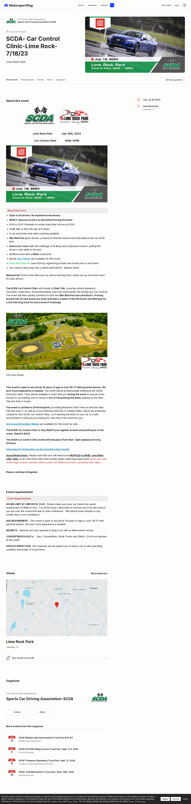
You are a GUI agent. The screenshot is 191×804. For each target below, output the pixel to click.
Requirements (27, 79)
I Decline (175, 799)
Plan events (166, 5)
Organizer (60, 79)
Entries (40, 79)
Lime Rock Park (16, 61)
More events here (99, 573)
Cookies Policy (57, 801)
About (42, 712)
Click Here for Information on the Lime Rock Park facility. (38, 449)
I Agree (165, 799)
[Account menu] (184, 5)
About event (12, 79)
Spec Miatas (24, 258)
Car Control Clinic (25, 19)
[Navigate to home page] (18, 5)
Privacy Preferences (137, 801)
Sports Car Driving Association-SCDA (37, 22)
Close (185, 799)
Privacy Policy (72, 801)
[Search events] (112, 5)
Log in (176, 5)
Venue (50, 79)
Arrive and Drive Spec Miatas (22, 424)
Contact (17, 712)
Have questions (176, 80)
